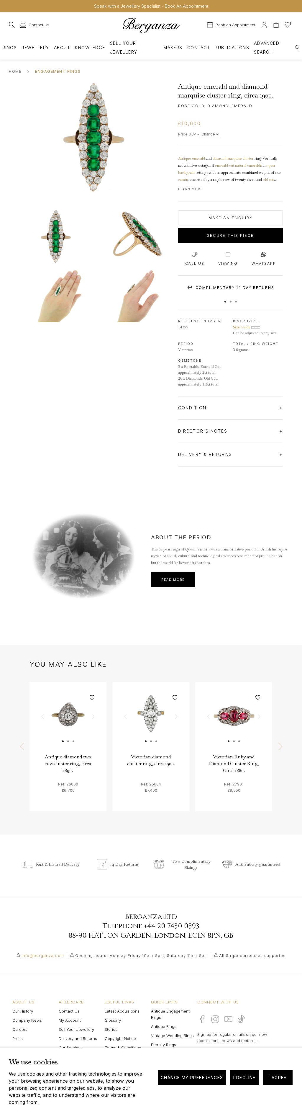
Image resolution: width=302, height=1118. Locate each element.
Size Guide (242, 327)
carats (183, 179)
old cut (268, 179)
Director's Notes (203, 431)
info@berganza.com (43, 955)
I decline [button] (244, 1077)
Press (17, 1038)
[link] (68, 720)
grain (190, 172)
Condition (193, 407)
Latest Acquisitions (122, 1011)
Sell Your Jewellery (123, 47)
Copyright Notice (120, 1038)
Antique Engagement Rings (170, 1014)
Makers (173, 47)
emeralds (254, 165)
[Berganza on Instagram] (215, 1019)
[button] (225, 298)
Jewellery (35, 47)
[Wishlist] (288, 24)
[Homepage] (151, 25)
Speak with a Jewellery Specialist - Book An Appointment (151, 6)
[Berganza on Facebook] (202, 1019)
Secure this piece (230, 235)
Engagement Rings (58, 71)
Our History (22, 1011)
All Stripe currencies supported (252, 955)
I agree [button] (278, 1077)
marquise (234, 158)
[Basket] (277, 24)
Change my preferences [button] (192, 1077)
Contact (198, 47)
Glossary (113, 1020)
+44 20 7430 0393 (171, 926)
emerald (198, 158)
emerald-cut (224, 165)
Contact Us (69, 1011)
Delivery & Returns (206, 454)
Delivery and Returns (78, 1038)
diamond (219, 158)
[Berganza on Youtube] (228, 1019)
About (62, 47)
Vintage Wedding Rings (172, 1035)
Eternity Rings (163, 1044)
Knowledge (90, 47)
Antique (184, 158)
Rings (9, 47)
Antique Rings (163, 1026)
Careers (19, 1029)
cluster (248, 158)
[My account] (264, 24)
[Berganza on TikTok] (241, 1019)
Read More (173, 580)
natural (240, 165)
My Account (70, 1020)
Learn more (190, 189)
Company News (27, 1020)
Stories (111, 1029)
